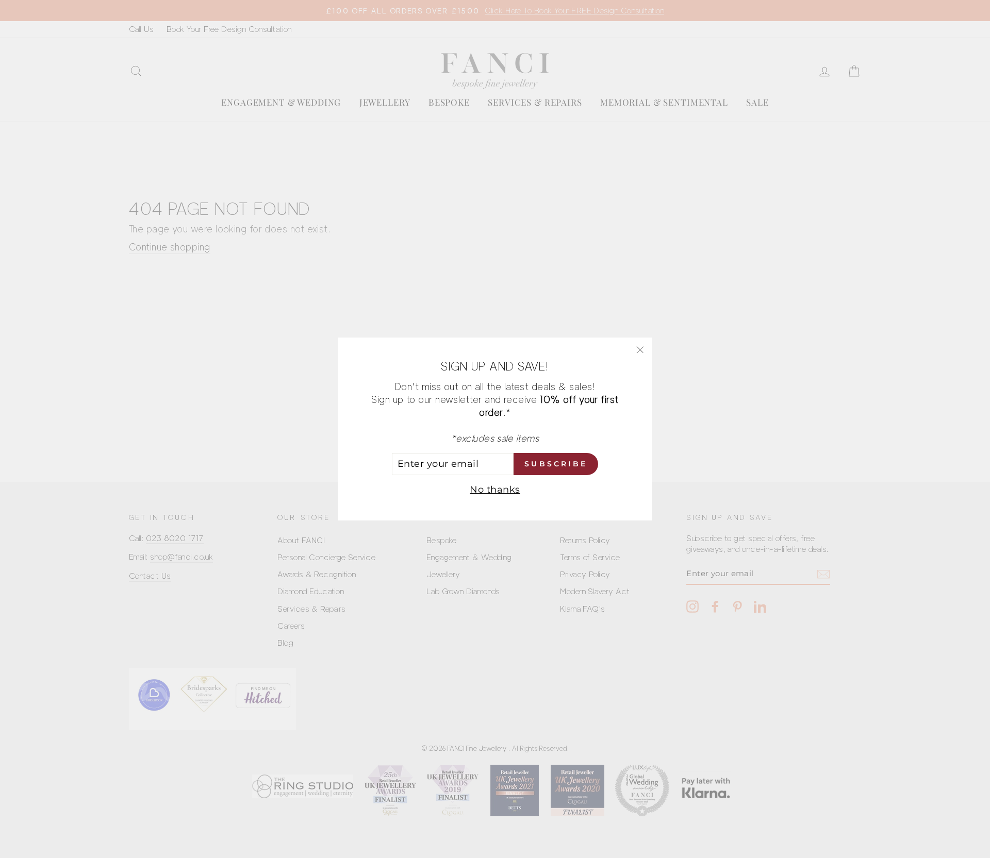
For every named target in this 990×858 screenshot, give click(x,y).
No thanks (495, 489)
